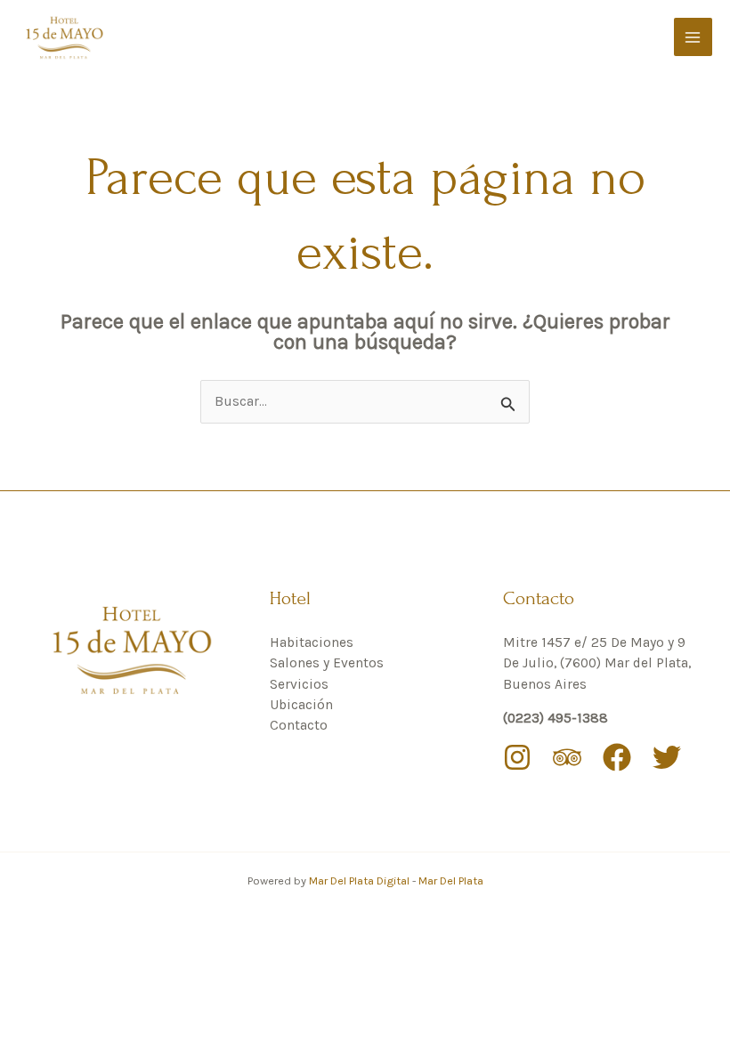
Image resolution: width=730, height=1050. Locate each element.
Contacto (299, 725)
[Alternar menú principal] (693, 37)
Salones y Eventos (327, 663)
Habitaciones (311, 642)
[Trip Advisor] (567, 757)
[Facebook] (617, 757)
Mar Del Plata (450, 880)
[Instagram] (517, 757)
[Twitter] (667, 757)
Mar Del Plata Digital (360, 880)
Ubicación (301, 705)
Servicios (299, 684)
